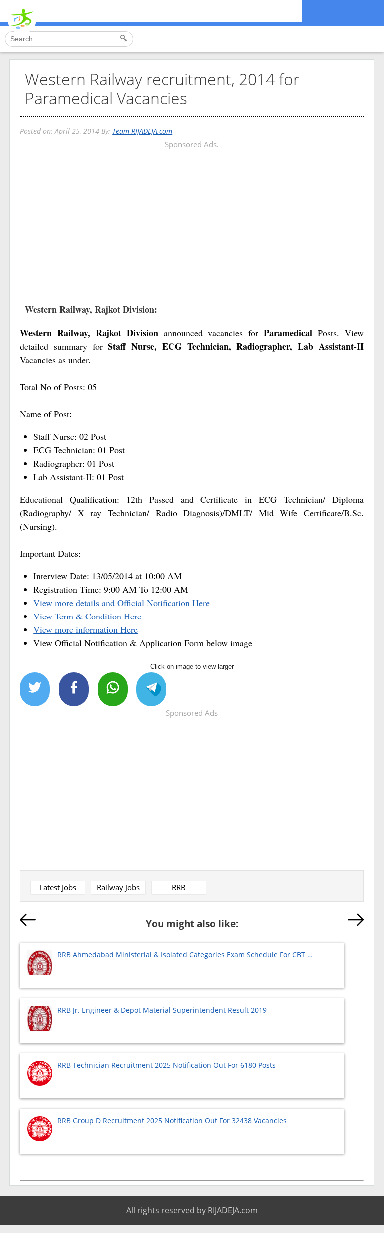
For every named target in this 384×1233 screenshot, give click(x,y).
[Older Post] (356, 922)
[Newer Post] (28, 922)
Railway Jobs (118, 887)
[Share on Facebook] (74, 689)
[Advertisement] (192, 221)
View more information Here (86, 629)
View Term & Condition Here (88, 616)
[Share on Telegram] (151, 689)
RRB (179, 887)
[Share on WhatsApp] (113, 689)
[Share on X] (35, 689)
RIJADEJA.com (233, 1210)
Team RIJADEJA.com (142, 131)
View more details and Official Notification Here (122, 603)
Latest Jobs (58, 887)
